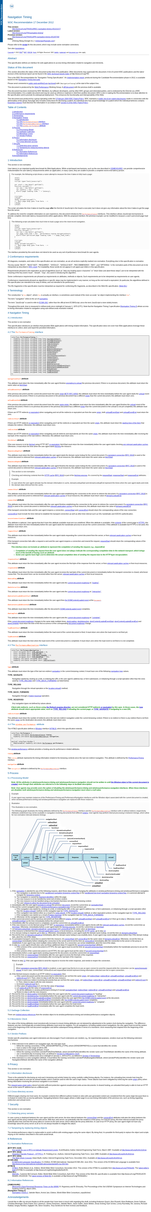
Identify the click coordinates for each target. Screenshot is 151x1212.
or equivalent (34, 412)
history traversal (35, 696)
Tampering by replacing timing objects (33, 148)
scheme (118, 523)
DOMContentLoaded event (70, 609)
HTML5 (15, 1168)
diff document (68, 87)
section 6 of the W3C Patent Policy (74, 103)
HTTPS (141, 523)
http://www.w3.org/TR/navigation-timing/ (27, 33)
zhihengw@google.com (45, 41)
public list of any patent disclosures (112, 99)
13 (105, 931)
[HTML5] (53, 729)
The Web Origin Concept (22, 1158)
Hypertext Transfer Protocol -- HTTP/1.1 (27, 1154)
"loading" (95, 583)
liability (56, 52)
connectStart (52, 352)
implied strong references (26, 1015)
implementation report (75, 78)
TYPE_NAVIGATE (37, 652)
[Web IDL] (123, 286)
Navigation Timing (20, 118)
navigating (43, 299)
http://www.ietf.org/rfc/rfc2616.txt (121, 1154)
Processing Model (25, 130)
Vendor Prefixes (24, 136)
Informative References (27, 154)
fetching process (80, 475)
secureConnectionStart (56, 355)
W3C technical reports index (58, 74)
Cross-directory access (27, 142)
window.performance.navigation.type (55, 907)
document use (73, 52)
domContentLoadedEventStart (58, 365)
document (66, 905)
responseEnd (52, 360)
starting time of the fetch (131, 423)
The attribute (31, 126)
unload (141, 394)
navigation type (117, 671)
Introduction (17, 112)
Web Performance (42, 87)
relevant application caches (45, 457)
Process (16, 128)
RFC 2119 (33, 267)
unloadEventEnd (53, 342)
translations (19, 48)
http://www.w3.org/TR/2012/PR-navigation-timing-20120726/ (35, 37)
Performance (47, 743)
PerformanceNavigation (27, 645)
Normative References (27, 152)
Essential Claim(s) (15, 103)
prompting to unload (74, 383)
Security (16, 144)
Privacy (15, 138)
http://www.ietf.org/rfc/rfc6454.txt (109, 1158)
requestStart (52, 357)
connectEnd (51, 354)
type (45, 658)
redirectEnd (52, 345)
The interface (31, 122)
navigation (56, 671)
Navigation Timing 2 (20, 1193)
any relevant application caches (135, 444)
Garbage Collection (26, 132)
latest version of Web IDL (41, 1176)
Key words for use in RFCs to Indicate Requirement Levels (35, 1150)
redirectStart (52, 344)
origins (85, 813)
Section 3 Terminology (91, 1056)
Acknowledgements (20, 156)
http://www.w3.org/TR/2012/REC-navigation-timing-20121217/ (36, 29)
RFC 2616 (130, 455)
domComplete (52, 369)
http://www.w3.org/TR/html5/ (123, 1168)
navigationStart (53, 339)
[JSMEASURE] (116, 168)
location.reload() (55, 688)
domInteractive (53, 364)
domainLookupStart (54, 349)
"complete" (96, 618)
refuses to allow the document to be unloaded (41, 903)
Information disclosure (27, 140)
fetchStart (51, 347)
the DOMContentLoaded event (77, 600)
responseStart (52, 359)
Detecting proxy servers (27, 146)
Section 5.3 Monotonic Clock (68, 1054)
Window (38, 729)
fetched (32, 444)
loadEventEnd (52, 372)
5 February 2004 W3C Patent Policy (70, 99)
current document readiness (78, 583)
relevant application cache (48, 931)
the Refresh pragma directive (58, 707)
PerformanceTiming (37, 735)
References (17, 150)
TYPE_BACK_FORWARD (39, 655)
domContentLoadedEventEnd (57, 367)
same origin (64, 405)
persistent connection (116, 455)
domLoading (51, 362)
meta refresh (60, 913)
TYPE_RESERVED (37, 657)
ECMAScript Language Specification (26, 1162)
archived (52, 83)
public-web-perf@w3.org (38, 83)
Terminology (17, 116)
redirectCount (49, 660)
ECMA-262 (43, 303)
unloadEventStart (54, 340)
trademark (62, 52)
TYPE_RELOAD (37, 653)
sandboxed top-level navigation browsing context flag (105, 893)
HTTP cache (49, 475)
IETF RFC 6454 (71, 394)
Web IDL (15, 1174)
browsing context (33, 895)
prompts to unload (45, 905)
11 (46, 933)
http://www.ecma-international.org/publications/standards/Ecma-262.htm (40, 1164)
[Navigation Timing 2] (128, 306)
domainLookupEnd (53, 350)
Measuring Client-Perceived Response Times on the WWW (35, 1187)
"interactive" (96, 592)
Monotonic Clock (25, 134)
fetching (58, 446)
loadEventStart (53, 370)
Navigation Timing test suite (29, 80)
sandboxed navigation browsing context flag (62, 893)
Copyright (11, 52)
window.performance (25, 724)
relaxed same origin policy (21, 1085)
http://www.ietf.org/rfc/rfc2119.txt (134, 1150)
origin (62, 394)
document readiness (77, 623)
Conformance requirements (23, 114)
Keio (34, 52)
